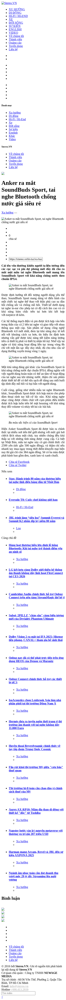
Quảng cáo (15, 42)
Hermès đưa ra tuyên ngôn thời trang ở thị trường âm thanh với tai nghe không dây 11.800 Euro (35, 725)
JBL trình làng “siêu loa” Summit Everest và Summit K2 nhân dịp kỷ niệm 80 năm (36, 519)
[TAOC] (2, 920)
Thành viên (15, 39)
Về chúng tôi (16, 36)
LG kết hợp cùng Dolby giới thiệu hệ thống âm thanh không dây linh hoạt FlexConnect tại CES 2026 (36, 573)
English (13, 132)
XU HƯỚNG (17, 9)
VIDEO (13, 32)
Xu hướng (15, 112)
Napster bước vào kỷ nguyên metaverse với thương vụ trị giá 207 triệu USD (36, 832)
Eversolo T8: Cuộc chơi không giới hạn (33, 499)
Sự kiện (13, 129)
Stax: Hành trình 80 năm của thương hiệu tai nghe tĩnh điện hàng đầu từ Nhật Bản (35, 480)
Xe (10, 122)
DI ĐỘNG (15, 12)
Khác (12, 135)
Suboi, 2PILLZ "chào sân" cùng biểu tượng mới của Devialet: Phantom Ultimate (36, 617)
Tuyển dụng (16, 46)
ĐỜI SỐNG (16, 22)
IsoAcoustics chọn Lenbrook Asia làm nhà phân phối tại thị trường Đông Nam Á (35, 702)
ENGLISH (15, 29)
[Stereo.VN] (9, 3)
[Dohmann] (2, 909)
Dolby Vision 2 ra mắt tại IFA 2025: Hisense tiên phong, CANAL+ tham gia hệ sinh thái (36, 638)
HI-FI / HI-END (18, 16)
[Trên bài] (2, 173)
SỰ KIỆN (15, 26)
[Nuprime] (2, 917)
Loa (18, 528)
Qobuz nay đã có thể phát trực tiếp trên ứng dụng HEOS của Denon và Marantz (36, 659)
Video (12, 139)
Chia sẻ (19, 461)
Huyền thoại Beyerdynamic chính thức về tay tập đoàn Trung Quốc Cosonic (34, 747)
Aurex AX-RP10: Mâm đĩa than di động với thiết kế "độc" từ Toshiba (36, 811)
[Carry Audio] (2, 913)
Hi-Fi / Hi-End (17, 119)
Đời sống (14, 125)
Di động (13, 116)
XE (11, 19)
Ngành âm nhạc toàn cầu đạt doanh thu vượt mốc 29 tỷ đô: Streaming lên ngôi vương (33, 876)
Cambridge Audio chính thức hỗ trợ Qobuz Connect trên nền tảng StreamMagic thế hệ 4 (37, 596)
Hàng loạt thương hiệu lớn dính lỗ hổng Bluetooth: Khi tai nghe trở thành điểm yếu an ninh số (35, 548)
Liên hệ (13, 49)
